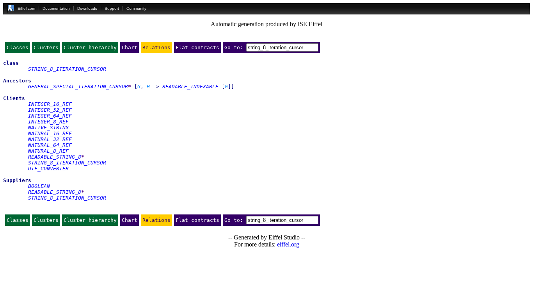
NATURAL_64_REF (50, 145)
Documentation (56, 8)
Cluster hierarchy (90, 47)
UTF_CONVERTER (48, 168)
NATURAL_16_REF (50, 133)
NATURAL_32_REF (50, 139)
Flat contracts (197, 47)
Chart (129, 47)
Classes (17, 47)
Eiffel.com (26, 8)
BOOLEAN (39, 186)
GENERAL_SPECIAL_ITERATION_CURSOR (78, 86)
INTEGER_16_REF (50, 104)
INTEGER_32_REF (50, 110)
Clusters (46, 47)
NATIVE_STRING (48, 127)
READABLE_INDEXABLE (190, 86)
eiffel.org (288, 244)
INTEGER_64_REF (50, 116)
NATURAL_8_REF (48, 151)
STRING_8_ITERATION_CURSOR (67, 69)
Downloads (87, 8)
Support (112, 8)
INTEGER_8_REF (48, 122)
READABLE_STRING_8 (54, 157)
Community (136, 8)
